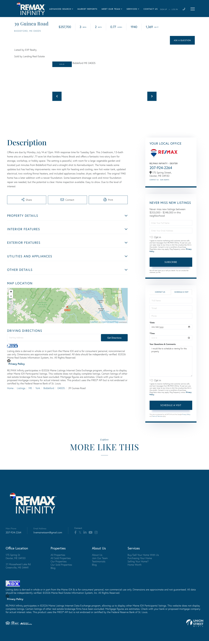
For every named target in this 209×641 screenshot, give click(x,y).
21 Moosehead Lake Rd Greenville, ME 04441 (18, 566)
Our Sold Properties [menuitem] (61, 564)
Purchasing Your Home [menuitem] (140, 558)
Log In (175, 9)
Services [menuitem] (132, 9)
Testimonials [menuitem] (98, 561)
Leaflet (94, 321)
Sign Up (163, 9)
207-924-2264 (161, 167)
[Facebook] (75, 532)
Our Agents (164, 180)
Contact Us (154, 180)
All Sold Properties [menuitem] (61, 558)
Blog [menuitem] (53, 568)
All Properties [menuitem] (58, 554)
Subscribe (170, 261)
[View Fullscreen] (11, 302)
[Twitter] (80, 532)
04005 (61, 388)
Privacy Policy (17, 363)
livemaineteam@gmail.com (47, 532)
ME (30, 388)
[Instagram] (96, 532)
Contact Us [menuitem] (151, 9)
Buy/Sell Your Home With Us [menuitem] (143, 554)
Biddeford (48, 388)
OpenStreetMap (109, 321)
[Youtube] (90, 532)
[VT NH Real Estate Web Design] (194, 623)
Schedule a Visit (181, 292)
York (37, 388)
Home (10, 388)
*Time (152, 333)
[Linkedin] (84, 532)
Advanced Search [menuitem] (60, 9)
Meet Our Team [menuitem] (111, 9)
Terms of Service (157, 416)
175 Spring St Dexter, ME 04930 (16, 556)
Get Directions (114, 337)
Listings (21, 388)
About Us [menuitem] (97, 554)
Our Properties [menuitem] (59, 561)
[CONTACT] (182, 40)
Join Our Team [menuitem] (100, 558)
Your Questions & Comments (163, 344)
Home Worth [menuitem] (134, 564)
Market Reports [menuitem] (87, 9)
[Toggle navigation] (193, 9)
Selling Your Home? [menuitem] (138, 561)
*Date (152, 322)
